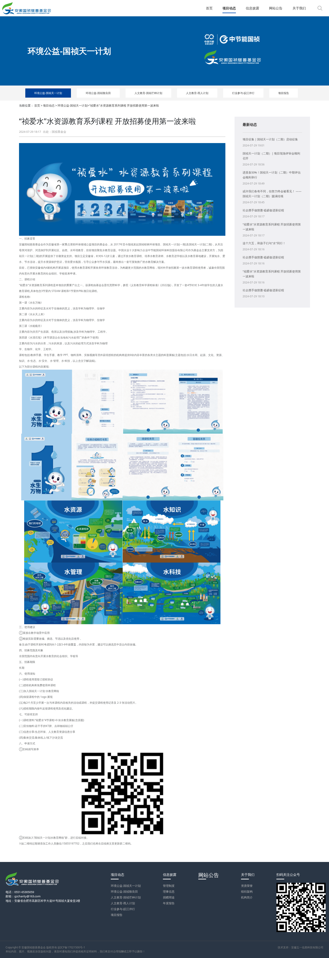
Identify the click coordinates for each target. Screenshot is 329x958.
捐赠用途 (169, 897)
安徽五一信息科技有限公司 (307, 947)
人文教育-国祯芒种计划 (148, 93)
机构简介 (247, 897)
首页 (37, 105)
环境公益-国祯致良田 (98, 93)
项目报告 (283, 93)
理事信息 (169, 891)
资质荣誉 (247, 886)
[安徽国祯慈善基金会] (26, 8)
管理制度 (169, 886)
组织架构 (247, 891)
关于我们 (247, 874)
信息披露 (169, 874)
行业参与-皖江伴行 (243, 93)
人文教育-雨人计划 (197, 93)
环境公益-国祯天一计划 (48, 93)
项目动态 (49, 105)
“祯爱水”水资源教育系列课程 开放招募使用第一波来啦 (124, 105)
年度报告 (169, 903)
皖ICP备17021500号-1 (71, 947)
